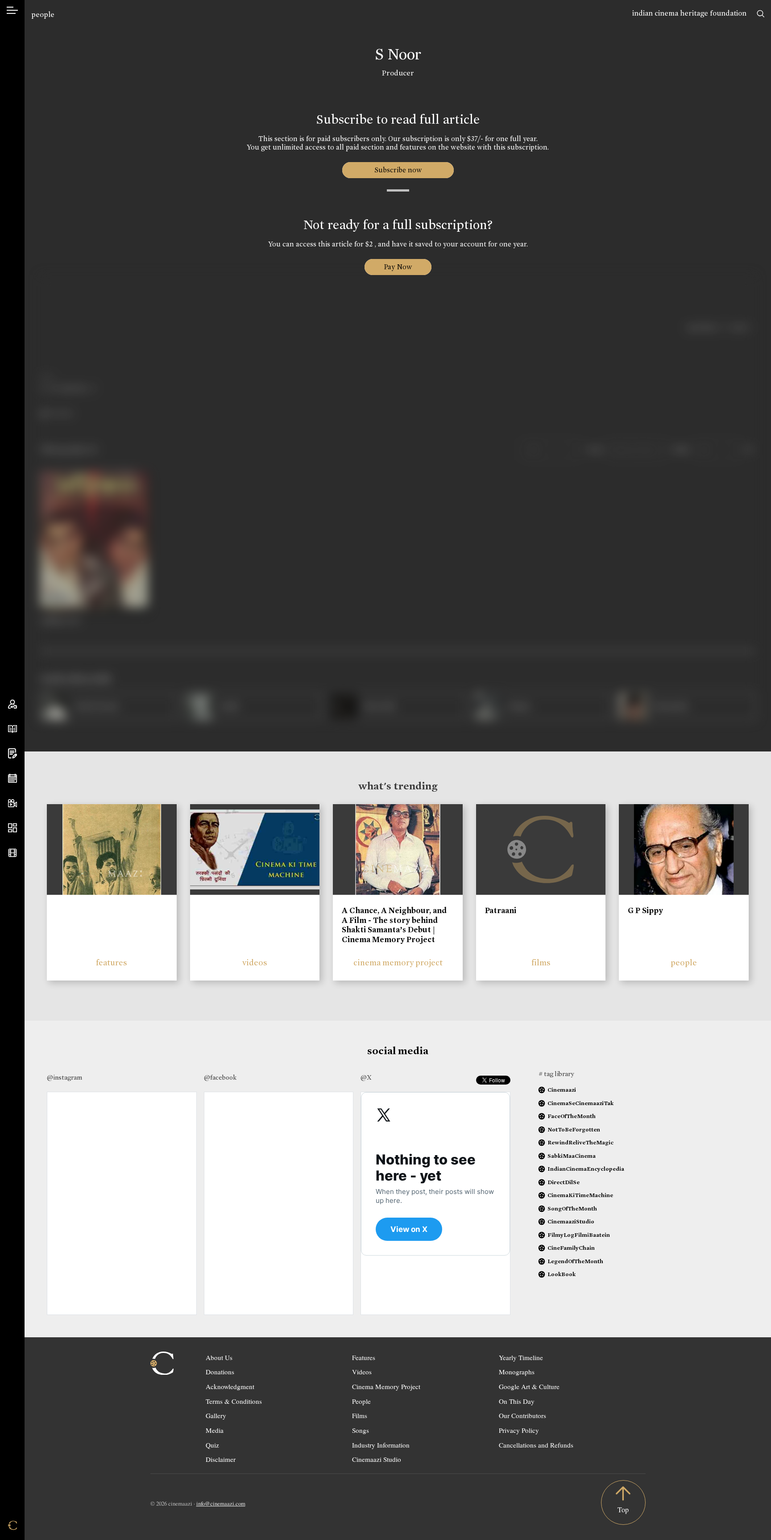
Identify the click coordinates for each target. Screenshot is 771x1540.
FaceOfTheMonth (571, 1116)
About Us (219, 1357)
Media (215, 1430)
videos (254, 962)
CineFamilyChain (571, 1247)
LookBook (561, 1274)
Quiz (212, 1444)
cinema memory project (398, 962)
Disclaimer (221, 1459)
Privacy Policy (519, 1430)
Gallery (216, 1415)
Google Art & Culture (529, 1386)
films (541, 962)
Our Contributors (522, 1415)
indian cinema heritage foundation (689, 13)
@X (366, 1077)
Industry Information (381, 1444)
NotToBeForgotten (573, 1129)
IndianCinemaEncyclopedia (585, 1168)
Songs (360, 1430)
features (111, 962)
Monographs (517, 1371)
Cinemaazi (561, 1089)
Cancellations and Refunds (536, 1444)
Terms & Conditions (234, 1401)
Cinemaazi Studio (376, 1459)
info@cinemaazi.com (220, 1503)
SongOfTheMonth (572, 1208)
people (42, 14)
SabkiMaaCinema (571, 1155)
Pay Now (398, 267)
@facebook (220, 1077)
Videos (362, 1371)
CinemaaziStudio (570, 1221)
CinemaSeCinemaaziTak (580, 1103)
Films (359, 1415)
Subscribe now (398, 170)
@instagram (64, 1077)
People (361, 1401)
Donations (220, 1371)
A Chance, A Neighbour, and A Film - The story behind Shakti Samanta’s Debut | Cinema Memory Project (394, 925)
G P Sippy (645, 910)
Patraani (500, 910)
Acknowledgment (230, 1386)
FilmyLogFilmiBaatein (578, 1234)
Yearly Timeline (521, 1357)
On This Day (517, 1401)
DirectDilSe (563, 1182)
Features (363, 1357)
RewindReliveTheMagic (580, 1142)
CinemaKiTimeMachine (580, 1195)
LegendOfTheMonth (575, 1261)
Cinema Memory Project (386, 1386)
